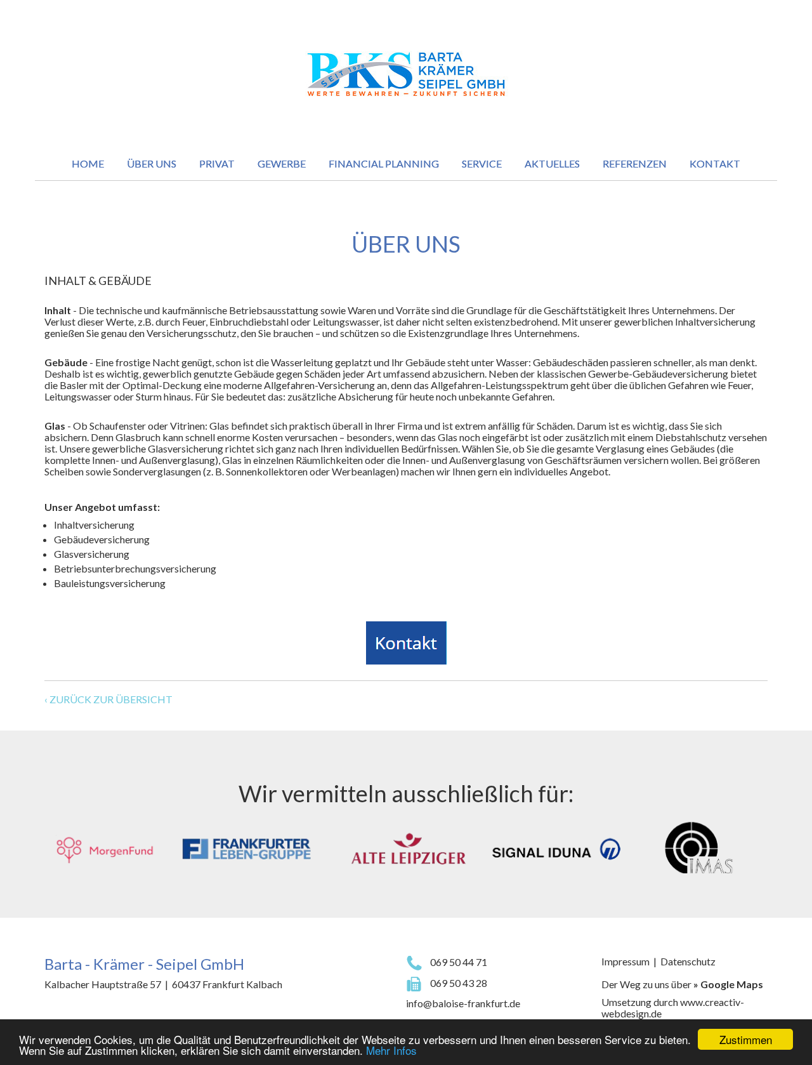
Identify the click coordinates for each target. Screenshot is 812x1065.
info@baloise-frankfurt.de (463, 1003)
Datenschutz (688, 961)
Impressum (625, 961)
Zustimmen (745, 1039)
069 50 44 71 (457, 962)
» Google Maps (728, 984)
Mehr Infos (391, 1050)
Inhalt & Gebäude (98, 281)
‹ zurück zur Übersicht (108, 699)
